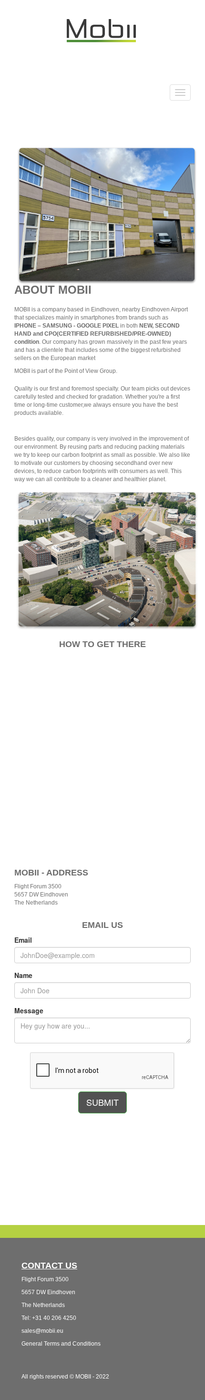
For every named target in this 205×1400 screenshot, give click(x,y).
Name (23, 975)
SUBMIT (102, 1102)
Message (28, 1010)
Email (23, 940)
